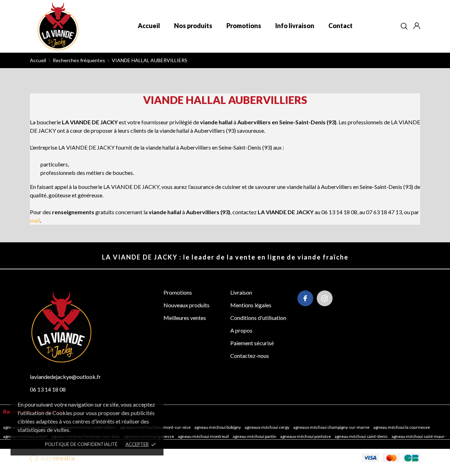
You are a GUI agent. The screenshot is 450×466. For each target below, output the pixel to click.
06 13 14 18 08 (48, 389)
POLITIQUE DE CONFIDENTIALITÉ (81, 444)
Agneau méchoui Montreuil (204, 436)
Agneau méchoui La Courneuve (402, 427)
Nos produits (193, 25)
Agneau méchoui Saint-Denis (361, 436)
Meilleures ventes (184, 317)
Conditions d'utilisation (258, 317)
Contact (340, 25)
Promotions (243, 25)
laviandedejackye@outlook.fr (65, 376)
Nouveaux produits (186, 305)
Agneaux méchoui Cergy (267, 427)
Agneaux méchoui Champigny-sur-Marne (331, 427)
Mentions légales (250, 305)
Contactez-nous (249, 355)
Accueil (149, 25)
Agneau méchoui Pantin (255, 436)
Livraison (241, 292)
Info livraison (294, 25)
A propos (241, 330)
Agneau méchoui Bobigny (218, 427)
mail (35, 220)
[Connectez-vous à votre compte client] (416, 25)
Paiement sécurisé (252, 343)
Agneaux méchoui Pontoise (306, 436)
